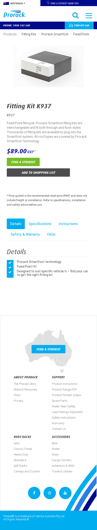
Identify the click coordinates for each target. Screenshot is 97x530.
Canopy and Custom (27, 471)
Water (56, 449)
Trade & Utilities (62, 471)
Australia (16, 3)
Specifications (40, 224)
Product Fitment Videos (66, 395)
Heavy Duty (21, 454)
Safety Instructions (63, 417)
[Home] (16, 14)
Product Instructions (64, 384)
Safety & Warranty (25, 234)
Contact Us (59, 429)
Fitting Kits (29, 34)
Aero (16, 443)
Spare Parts (59, 400)
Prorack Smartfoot (54, 34)
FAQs (51, 234)
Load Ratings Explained (67, 412)
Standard (20, 460)
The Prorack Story (25, 384)
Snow (55, 454)
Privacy (18, 400)
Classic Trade (23, 449)
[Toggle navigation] (89, 15)
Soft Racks (20, 465)
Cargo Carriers (62, 460)
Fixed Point (81, 34)
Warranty (58, 423)
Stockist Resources (25, 389)
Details (15, 224)
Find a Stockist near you (65, 3)
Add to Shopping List (38, 172)
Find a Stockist (23, 162)
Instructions (68, 224)
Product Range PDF (64, 389)
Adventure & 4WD (63, 465)
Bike (54, 443)
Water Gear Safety (63, 406)
